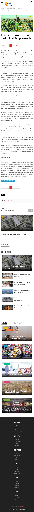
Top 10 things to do (17, 431)
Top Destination (17, 427)
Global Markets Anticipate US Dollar (14, 234)
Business (20, 8)
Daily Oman (17, 441)
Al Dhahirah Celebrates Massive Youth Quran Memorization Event (16, 409)
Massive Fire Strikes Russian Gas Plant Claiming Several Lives (22, 299)
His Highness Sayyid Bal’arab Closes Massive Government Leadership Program (16, 373)
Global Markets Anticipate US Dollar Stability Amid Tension (17, 267)
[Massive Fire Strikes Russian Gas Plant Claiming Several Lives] (7, 299)
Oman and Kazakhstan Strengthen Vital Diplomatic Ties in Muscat (22, 283)
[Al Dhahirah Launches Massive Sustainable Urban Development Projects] (17, 387)
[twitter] (29, 2)
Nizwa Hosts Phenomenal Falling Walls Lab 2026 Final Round (23, 276)
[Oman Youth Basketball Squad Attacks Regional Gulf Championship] (17, 333)
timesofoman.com (12, 201)
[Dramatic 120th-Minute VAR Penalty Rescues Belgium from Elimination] (17, 351)
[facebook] (27, 2)
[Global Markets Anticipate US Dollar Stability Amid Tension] (17, 223)
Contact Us (17, 499)
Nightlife (17, 429)
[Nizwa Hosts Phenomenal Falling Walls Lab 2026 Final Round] (7, 276)
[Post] (17, 23)
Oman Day (21, 506)
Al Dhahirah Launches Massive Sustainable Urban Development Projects (16, 392)
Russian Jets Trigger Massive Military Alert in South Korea (21, 291)
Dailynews (17, 487)
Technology (17, 473)
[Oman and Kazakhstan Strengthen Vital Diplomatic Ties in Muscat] (7, 284)
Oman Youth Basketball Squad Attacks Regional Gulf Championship (15, 337)
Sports (17, 445)
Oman (17, 481)
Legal (17, 443)
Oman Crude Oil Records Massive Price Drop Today (22, 307)
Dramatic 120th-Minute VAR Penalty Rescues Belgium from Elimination (17, 355)
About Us (17, 495)
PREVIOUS (5, 45)
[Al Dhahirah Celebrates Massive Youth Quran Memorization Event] (17, 405)
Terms (17, 497)
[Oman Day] (8, 3)
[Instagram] (31, 2)
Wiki (17, 425)
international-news (12, 195)
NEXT (17, 45)
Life (17, 467)
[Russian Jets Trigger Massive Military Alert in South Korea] (7, 291)
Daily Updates (17, 455)
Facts (17, 469)
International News (11, 8)
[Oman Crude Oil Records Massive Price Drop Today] (7, 307)
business (20, 195)
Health (17, 471)
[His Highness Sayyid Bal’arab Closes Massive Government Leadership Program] (17, 369)
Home (2, 8)
